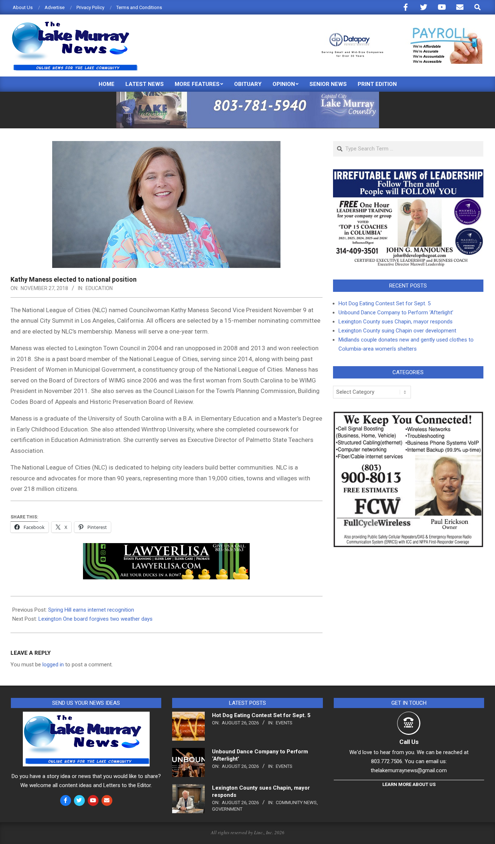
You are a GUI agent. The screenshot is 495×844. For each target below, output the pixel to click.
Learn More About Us (409, 784)
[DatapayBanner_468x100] (397, 30)
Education (99, 288)
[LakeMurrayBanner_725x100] (247, 95)
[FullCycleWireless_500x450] (408, 415)
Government (227, 809)
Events (284, 722)
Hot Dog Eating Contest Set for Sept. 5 (384, 303)
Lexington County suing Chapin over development (397, 330)
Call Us (409, 741)
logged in (53, 664)
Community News (296, 802)
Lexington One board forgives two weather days (95, 619)
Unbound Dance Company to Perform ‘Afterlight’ (395, 312)
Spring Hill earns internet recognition (91, 610)
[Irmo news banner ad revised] (166, 548)
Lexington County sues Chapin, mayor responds (395, 321)
